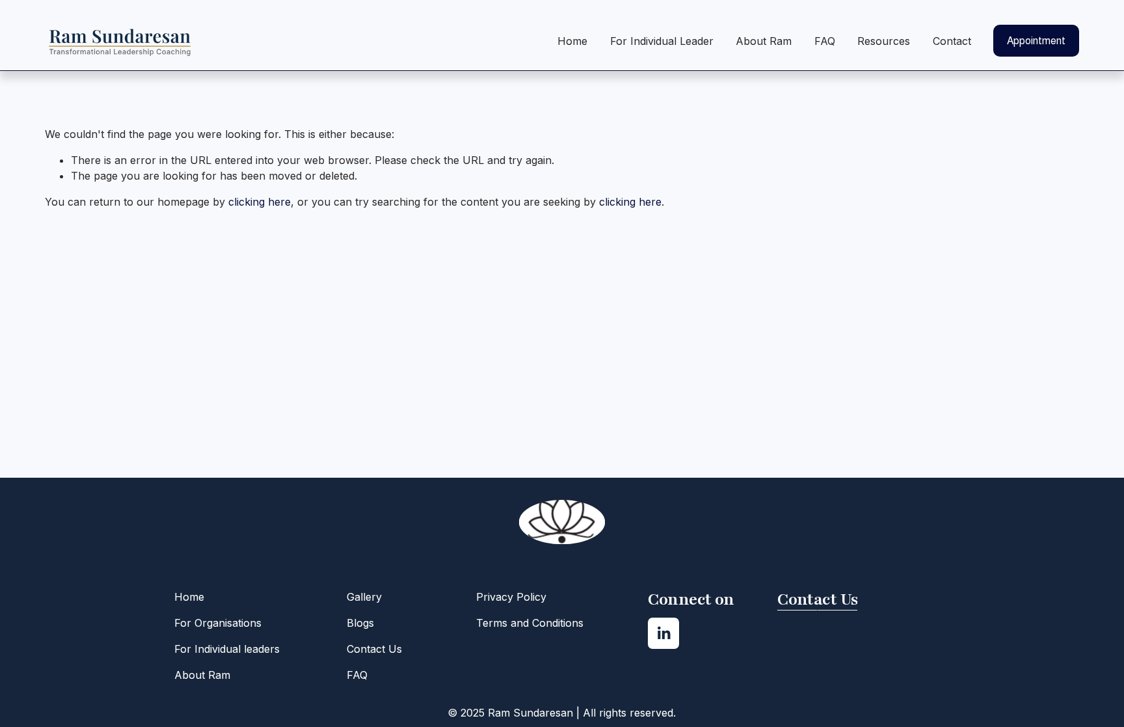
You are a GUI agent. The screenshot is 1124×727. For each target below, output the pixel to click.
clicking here (259, 201)
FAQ (824, 41)
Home (572, 41)
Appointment (1036, 40)
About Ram (764, 41)
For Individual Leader (662, 41)
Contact (952, 41)
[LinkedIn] (663, 633)
